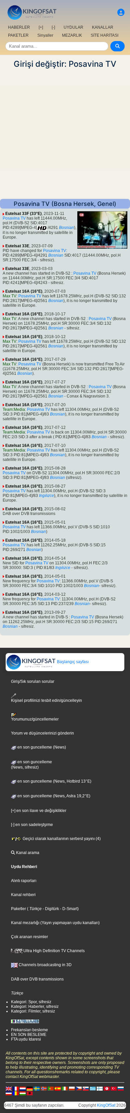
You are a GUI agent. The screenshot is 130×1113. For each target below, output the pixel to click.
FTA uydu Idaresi (26, 1039)
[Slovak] (86, 1088)
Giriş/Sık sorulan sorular (32, 681)
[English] (9, 1088)
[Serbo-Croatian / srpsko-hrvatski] (9, 1093)
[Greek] (93, 1088)
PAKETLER (18, 35)
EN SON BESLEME (28, 1034)
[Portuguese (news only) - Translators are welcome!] (51, 1088)
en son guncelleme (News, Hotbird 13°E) (53, 781)
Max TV (9, 296)
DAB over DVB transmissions (37, 979)
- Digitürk (50, 908)
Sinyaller (45, 35)
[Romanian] (16, 1093)
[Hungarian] (23, 1093)
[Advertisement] (65, 134)
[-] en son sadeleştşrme (32, 824)
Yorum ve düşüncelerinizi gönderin (42, 733)
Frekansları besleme (29, 1030)
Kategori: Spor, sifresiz (31, 1002)
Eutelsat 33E (17, 246)
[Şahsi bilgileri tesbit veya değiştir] (121, 12)
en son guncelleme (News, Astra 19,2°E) (53, 796)
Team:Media (14, 409)
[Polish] (72, 1088)
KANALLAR (102, 27)
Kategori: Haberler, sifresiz (35, 1006)
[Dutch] (23, 1088)
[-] (53, 27)
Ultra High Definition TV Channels (53, 950)
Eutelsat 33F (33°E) (23, 213)
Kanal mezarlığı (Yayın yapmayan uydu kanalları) (55, 922)
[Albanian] (30, 1093)
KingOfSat (106, 1105)
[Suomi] (100, 1088)
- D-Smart (68, 908)
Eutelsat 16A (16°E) (23, 291)
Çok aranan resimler (29, 936)
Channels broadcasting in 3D (45, 964)
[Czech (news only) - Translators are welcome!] (79, 1088)
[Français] (16, 1088)
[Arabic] (107, 1088)
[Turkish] (114, 1088)
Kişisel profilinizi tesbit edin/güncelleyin (46, 700)
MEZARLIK (72, 35)
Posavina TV (14, 218)
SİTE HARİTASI (104, 35)
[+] (41, 27)
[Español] (58, 1088)
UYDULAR (73, 27)
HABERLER (19, 27)
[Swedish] (37, 1088)
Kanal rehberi (23, 894)
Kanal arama (27, 852)
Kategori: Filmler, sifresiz (33, 1011)
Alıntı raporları (23, 880)
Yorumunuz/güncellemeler (35, 719)
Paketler (18, 908)
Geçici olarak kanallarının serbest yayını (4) (61, 838)
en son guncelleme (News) (41, 747)
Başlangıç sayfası (72, 661)
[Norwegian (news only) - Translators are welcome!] (44, 1088)
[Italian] (65, 1088)
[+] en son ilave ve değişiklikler (38, 810)
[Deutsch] (30, 1088)
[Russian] (121, 1088)
